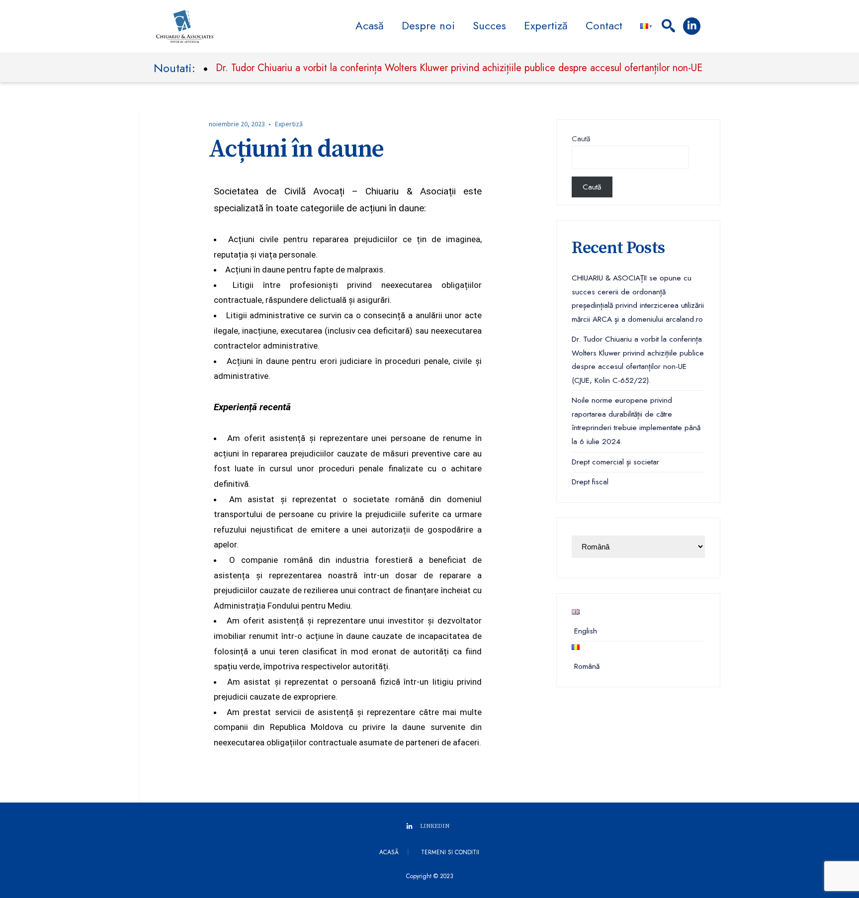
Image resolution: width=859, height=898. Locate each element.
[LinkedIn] (691, 26)
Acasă (369, 25)
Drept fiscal (590, 481)
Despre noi (428, 25)
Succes (489, 25)
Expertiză (546, 25)
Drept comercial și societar (615, 461)
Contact (604, 25)
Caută (581, 138)
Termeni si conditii (450, 852)
